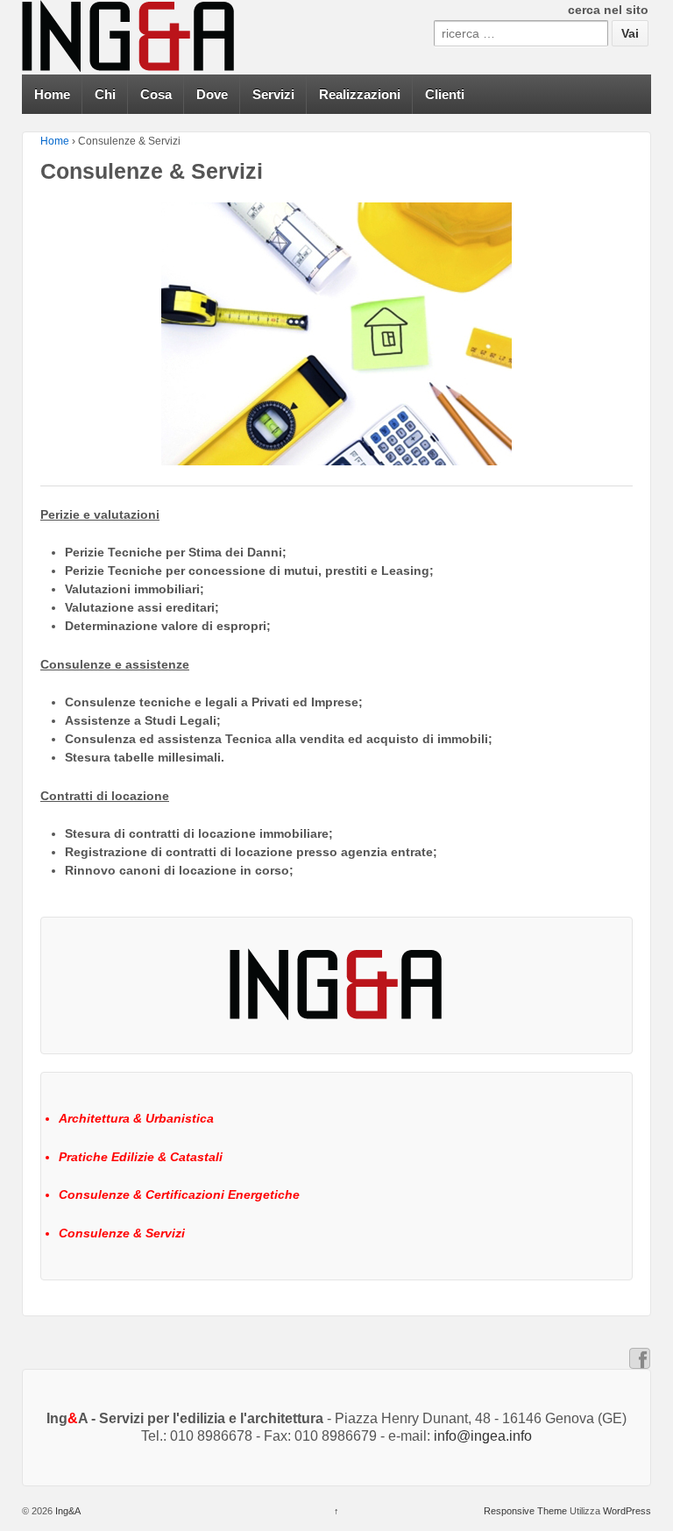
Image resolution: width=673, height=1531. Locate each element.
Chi (105, 94)
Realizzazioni (359, 94)
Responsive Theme (525, 1511)
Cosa (156, 94)
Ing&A (67, 1511)
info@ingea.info (483, 1435)
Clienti (444, 94)
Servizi (273, 94)
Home (52, 94)
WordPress (627, 1511)
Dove (212, 94)
